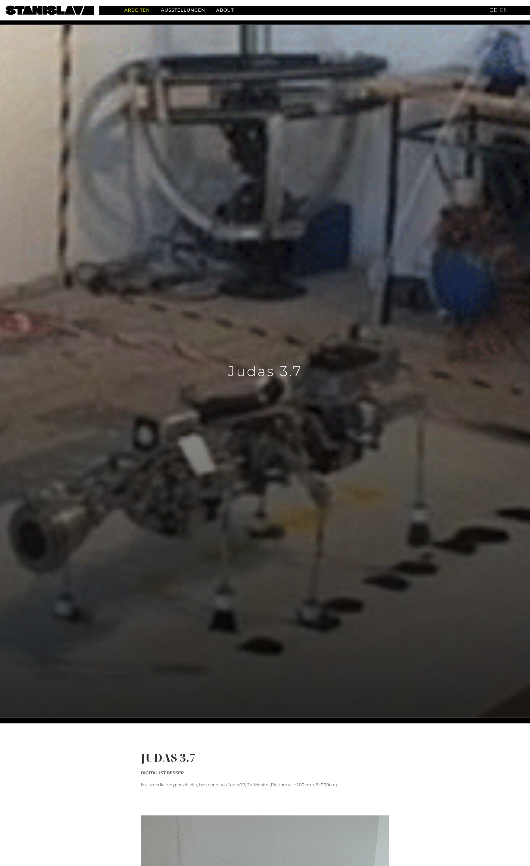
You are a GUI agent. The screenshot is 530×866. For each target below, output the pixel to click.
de (493, 10)
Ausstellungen (183, 10)
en (504, 10)
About (225, 10)
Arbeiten (137, 10)
